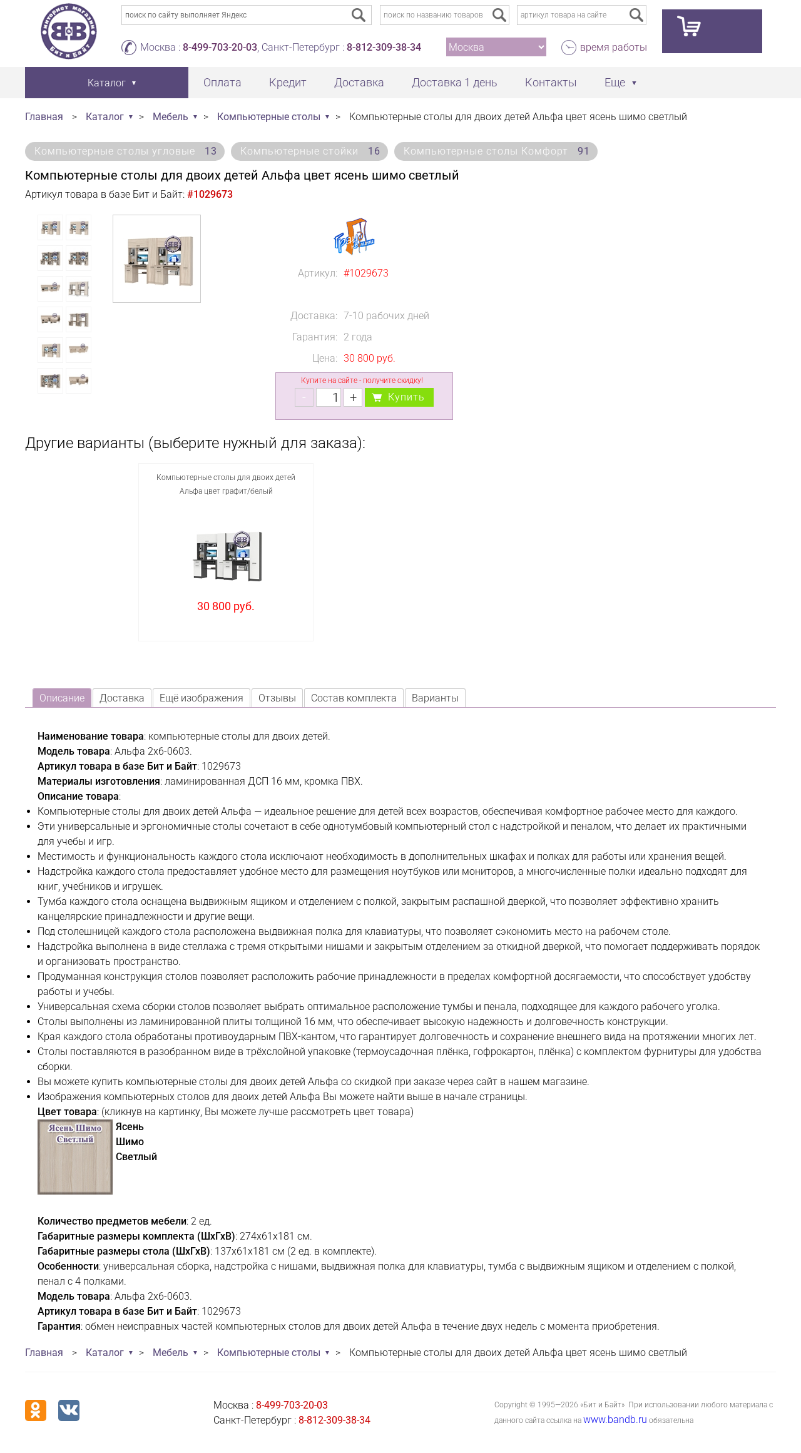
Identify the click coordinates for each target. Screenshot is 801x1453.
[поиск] (499, 15)
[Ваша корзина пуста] (712, 31)
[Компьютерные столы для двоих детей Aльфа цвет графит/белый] (226, 555)
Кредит (288, 82)
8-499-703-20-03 (220, 47)
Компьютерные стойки (310, 151)
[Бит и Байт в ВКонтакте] (68, 1410)
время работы (613, 47)
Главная (44, 117)
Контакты (551, 82)
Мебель (170, 117)
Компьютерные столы (268, 117)
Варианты (435, 698)
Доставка (359, 82)
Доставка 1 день (454, 82)
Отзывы (277, 698)
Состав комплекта (354, 698)
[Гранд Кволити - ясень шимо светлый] (75, 1191)
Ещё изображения (201, 698)
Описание (61, 698)
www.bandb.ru (615, 1419)
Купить (406, 397)
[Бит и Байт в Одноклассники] (35, 1410)
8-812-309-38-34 (384, 47)
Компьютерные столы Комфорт (497, 151)
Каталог (105, 117)
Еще (615, 82)
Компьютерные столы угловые (125, 151)
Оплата (222, 82)
